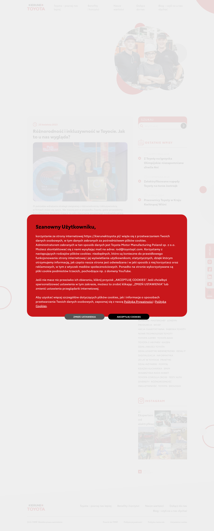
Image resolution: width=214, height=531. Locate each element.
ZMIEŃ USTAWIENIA (84, 316)
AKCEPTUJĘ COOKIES (129, 316)
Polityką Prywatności (138, 301)
